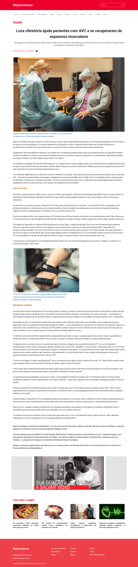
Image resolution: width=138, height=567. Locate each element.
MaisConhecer (23, 5)
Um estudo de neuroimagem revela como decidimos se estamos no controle (54, 525)
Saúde (52, 14)
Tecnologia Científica (28, 14)
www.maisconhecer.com (21, 558)
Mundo (75, 14)
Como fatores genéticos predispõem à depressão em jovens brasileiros (83, 525)
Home (16, 14)
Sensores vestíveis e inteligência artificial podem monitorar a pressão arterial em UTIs (112, 525)
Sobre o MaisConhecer (97, 555)
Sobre (105, 14)
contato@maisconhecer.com (22, 555)
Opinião (67, 14)
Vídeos (90, 14)
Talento (82, 14)
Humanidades (42, 14)
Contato (97, 14)
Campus (59, 14)
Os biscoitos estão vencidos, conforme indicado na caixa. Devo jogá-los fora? (26, 525)
